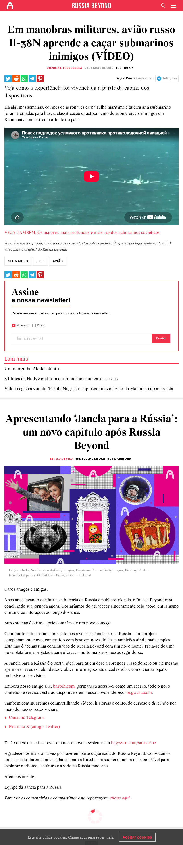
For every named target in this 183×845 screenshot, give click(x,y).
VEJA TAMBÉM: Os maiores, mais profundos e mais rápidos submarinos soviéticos (82, 233)
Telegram (169, 78)
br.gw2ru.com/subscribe (133, 743)
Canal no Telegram (26, 717)
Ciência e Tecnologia (64, 67)
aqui (83, 837)
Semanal (23, 325)
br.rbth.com (64, 686)
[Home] (10, 5)
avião (58, 261)
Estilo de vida (61, 458)
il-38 (40, 261)
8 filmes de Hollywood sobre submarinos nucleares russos (61, 379)
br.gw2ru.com (139, 693)
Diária (41, 325)
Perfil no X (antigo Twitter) (34, 727)
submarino (18, 261)
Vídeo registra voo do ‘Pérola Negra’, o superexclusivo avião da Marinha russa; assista (88, 389)
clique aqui (120, 798)
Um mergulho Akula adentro (32, 369)
